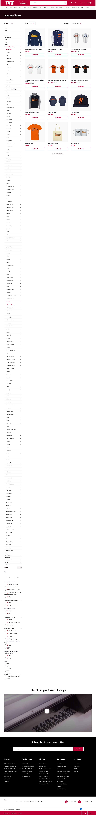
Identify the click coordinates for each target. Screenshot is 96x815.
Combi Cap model (9, 582)
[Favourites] (88, 3)
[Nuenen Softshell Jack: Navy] (35, 38)
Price (5, 572)
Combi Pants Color (9, 608)
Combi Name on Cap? (10, 594)
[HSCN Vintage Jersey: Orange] (58, 69)
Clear (20, 567)
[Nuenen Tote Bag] (58, 132)
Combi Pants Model (9, 617)
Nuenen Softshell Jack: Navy (33, 49)
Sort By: (66, 23)
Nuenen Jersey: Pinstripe (78, 49)
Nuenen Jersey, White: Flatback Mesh (34, 80)
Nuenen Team (28, 12)
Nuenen (23, 12)
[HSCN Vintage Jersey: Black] (81, 69)
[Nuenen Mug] (81, 132)
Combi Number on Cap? (11, 600)
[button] (35, 54)
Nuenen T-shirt (29, 143)
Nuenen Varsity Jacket (55, 49)
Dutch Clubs (18, 12)
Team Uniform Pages (10, 12)
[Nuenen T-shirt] (35, 132)
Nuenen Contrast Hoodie (32, 112)
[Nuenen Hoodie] (58, 101)
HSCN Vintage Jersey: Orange (57, 80)
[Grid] (86, 23)
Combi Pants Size (9, 628)
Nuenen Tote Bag (53, 143)
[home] (4, 12)
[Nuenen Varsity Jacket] (58, 38)
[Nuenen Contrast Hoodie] (35, 101)
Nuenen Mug (75, 143)
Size (5, 661)
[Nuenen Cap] (81, 101)
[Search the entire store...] (65, 2)
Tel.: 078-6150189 (72, 801)
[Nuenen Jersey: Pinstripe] (81, 38)
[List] (90, 23)
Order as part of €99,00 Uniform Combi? (11, 652)
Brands (6, 674)
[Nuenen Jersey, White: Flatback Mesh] (35, 69)
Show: (26, 23)
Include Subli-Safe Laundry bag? (11, 642)
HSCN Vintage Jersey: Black (79, 80)
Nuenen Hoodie (52, 112)
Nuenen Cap (75, 112)
